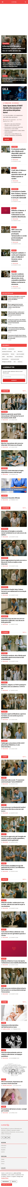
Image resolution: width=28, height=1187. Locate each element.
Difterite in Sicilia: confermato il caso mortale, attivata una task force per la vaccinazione (13, 904)
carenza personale (15, 359)
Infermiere (3, 1145)
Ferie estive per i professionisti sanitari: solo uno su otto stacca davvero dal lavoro (13, 809)
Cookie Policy (4, 1178)
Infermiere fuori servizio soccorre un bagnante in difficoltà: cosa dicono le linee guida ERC (12, 620)
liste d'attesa (10, 356)
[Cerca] (25, 2)
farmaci (12, 354)
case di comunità (20, 354)
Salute (2, 1159)
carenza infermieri (19, 356)
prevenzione (11, 349)
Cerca (2, 1163)
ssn (15, 351)
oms (15, 361)
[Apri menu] (2, 2)
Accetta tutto (6, 1184)
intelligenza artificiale (6, 361)
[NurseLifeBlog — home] (14, 2)
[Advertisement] (14, 19)
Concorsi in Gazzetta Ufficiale (10, 498)
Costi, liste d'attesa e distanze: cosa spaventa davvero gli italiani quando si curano (18, 174)
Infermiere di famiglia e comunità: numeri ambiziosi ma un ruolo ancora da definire (13, 533)
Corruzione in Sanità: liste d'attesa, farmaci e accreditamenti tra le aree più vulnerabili (13, 591)
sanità (3, 356)
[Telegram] (8, 1137)
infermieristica (5, 359)
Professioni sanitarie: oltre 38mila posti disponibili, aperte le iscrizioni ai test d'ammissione (18, 153)
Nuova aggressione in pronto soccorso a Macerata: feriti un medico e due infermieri (14, 562)
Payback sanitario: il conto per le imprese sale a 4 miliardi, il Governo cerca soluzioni (18, 257)
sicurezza (20, 361)
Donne (2, 1161)
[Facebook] (2, 1137)
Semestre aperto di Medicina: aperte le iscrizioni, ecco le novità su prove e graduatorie (13, 715)
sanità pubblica (5, 354)
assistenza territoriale (7, 351)
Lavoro (3, 1151)
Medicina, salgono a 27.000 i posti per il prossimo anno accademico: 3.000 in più (13, 686)
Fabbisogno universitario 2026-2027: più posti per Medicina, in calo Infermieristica (13, 745)
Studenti (3, 1149)
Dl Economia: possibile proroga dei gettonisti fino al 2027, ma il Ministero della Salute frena (13, 867)
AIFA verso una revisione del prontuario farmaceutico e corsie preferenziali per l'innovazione (13, 990)
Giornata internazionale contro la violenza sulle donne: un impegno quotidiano (11, 1054)
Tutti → (25, 390)
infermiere (20, 351)
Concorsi (3, 1147)
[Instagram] (5, 1137)
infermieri (4, 349)
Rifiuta (14, 1181)
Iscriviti (8, 139)
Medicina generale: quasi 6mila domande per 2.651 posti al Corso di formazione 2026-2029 (12, 416)
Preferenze (5, 1181)
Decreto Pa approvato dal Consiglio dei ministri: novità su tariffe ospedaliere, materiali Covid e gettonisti (13, 838)
